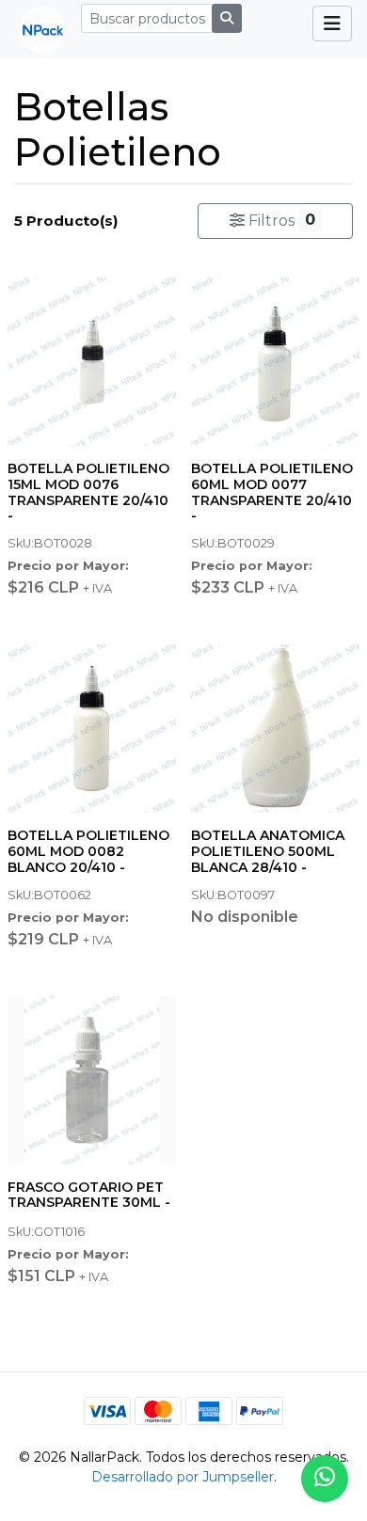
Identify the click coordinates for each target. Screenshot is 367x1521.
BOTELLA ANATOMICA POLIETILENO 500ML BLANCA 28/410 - (267, 851)
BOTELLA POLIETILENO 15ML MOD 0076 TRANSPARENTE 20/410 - (88, 492)
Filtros (279, 220)
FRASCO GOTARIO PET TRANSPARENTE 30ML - (89, 1195)
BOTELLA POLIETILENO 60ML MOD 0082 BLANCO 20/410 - (88, 851)
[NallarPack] (35, 29)
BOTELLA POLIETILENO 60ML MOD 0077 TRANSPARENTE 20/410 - (272, 492)
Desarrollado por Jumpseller (182, 1476)
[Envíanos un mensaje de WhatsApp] (324, 1478)
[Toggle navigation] (332, 23)
